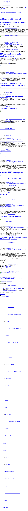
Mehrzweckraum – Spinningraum (11, 172)
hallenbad (20, 139)
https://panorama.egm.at (7, 268)
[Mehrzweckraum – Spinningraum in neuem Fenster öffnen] (14, 175)
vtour (24, 73)
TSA (15, 58)
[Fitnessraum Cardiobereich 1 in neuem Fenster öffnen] (14, 111)
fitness (7, 73)
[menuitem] (15, 46)
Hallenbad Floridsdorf (7, 129)
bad (6, 139)
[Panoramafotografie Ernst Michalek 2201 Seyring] (10, 12)
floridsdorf (11, 44)
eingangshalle (8, 205)
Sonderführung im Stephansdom (9, 290)
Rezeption (3, 194)
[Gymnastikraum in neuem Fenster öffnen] (14, 153)
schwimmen (8, 141)
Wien (11, 43)
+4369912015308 (7, 266)
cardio (13, 96)
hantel (20, 227)
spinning (21, 183)
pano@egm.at (6, 267)
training (20, 73)
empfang (13, 205)
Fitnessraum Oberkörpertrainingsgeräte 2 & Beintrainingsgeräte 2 (13, 238)
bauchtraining (8, 96)
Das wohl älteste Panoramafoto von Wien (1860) (13, 288)
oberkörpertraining (23, 249)
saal (7, 162)
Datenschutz (2, 294)
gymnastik (21, 161)
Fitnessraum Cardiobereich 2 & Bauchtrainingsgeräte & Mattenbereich (13, 84)
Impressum (23, 292)
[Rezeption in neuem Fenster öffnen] (14, 197)
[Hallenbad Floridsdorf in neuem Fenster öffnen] (14, 132)
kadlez (18, 44)
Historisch (7, 43)
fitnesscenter (11, 73)
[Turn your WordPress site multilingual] (10, 272)
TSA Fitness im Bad (9, 94)
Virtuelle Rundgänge (9, 72)
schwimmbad (2, 141)
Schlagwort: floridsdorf (10, 19)
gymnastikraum (3, 162)
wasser (19, 141)
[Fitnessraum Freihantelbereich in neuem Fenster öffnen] (14, 219)
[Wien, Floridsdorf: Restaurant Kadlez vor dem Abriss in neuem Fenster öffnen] (14, 36)
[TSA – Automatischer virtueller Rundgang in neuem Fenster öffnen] (14, 65)
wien (21, 44)
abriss (7, 44)
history (14, 44)
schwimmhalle (14, 141)
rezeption (7, 206)
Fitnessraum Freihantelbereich (10, 216)
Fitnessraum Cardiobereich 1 (10, 108)
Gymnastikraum (5, 151)
